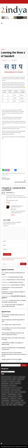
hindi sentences (13, 385)
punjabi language (5, 398)
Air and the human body (20, 181)
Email (4, 245)
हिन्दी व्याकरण (20, 404)
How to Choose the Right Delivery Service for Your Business (13, 315)
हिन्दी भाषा (15, 404)
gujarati (18, 381)
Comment (5, 225)
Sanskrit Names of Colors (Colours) (16, 279)
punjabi (20, 396)
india (12, 391)
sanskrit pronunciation (20, 173)
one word (4, 396)
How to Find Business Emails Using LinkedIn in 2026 (13, 320)
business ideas (22, 376)
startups (7, 402)
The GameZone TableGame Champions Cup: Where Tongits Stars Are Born (13, 333)
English (14, 379)
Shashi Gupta (9, 192)
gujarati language (5, 383)
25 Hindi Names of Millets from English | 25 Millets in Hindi (12, 343)
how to (13, 387)
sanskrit (6, 173)
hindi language (5, 385)
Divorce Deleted (6, 178)
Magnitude (18, 446)
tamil (12, 402)
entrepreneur (4, 381)
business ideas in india (6, 379)
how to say (19, 387)
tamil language (18, 402)
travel (24, 402)
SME (3, 402)
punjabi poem (13, 398)
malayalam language (12, 394)
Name (4, 241)
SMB (22, 400)
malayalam (4, 394)
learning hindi (22, 391)
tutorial (3, 404)
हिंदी (7, 404)
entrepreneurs (12, 381)
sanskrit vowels (5, 174)
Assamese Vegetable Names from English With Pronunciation (13, 348)
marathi (19, 394)
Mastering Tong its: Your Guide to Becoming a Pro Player (13, 338)
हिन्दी (10, 404)
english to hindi (21, 379)
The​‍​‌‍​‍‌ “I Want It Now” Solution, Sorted (11, 324)
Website (5, 249)
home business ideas (6, 387)
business (15, 376)
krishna (16, 391)
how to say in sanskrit (15, 389)
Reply (8, 202)
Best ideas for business (6, 376)
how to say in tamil (5, 391)
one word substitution (12, 396)
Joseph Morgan (6, 287)
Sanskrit (2, 49)
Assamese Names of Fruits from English (12, 359)
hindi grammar (17, 383)
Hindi (12, 383)
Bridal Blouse (5, 291)
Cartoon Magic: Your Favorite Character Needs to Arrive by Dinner (14, 328)
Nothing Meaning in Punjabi (16, 277)
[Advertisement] (14, 36)
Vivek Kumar (4, 60)
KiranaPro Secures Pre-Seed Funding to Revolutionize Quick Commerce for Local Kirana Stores (14, 354)
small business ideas (15, 400)
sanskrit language (12, 173)
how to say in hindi (5, 389)
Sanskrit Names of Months (16, 282)
